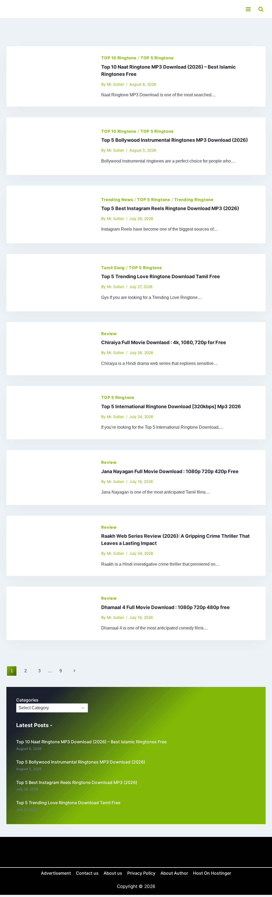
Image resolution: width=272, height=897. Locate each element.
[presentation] (49, 76)
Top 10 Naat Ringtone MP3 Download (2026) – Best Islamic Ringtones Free (91, 741)
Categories (27, 700)
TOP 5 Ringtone (157, 57)
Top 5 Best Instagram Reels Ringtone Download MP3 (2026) (170, 208)
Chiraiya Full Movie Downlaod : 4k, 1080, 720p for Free (163, 342)
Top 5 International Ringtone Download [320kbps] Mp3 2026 (171, 406)
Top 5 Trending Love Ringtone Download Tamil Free (160, 276)
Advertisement (56, 873)
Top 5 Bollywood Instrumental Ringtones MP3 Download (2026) (174, 140)
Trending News (117, 199)
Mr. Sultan (115, 84)
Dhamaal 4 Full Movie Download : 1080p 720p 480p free (165, 607)
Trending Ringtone (194, 199)
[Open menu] (248, 9)
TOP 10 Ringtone (118, 57)
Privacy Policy (141, 873)
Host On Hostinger (212, 873)
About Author (174, 873)
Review (109, 333)
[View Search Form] (261, 9)
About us (113, 873)
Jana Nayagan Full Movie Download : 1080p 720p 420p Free (170, 471)
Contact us (87, 873)
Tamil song (113, 267)
